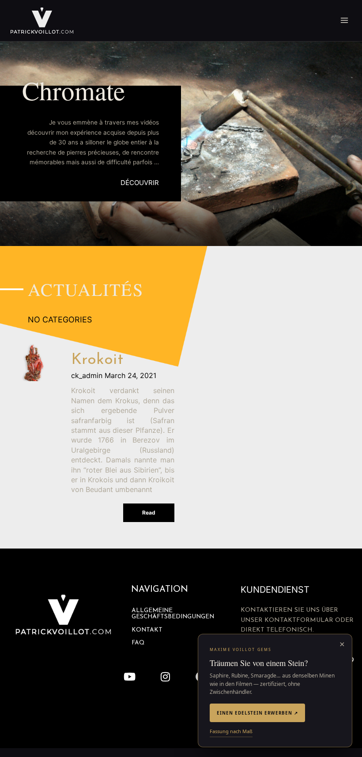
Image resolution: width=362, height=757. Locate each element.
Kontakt (147, 630)
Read (148, 512)
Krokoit (97, 360)
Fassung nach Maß (231, 731)
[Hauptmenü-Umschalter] (345, 20)
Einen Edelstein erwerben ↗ (257, 713)
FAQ (138, 643)
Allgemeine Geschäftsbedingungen (173, 614)
